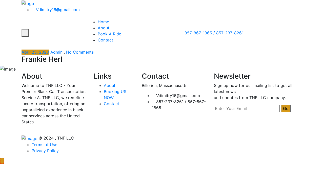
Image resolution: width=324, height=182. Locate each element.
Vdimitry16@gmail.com (57, 9)
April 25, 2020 (35, 52)
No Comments (80, 52)
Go (286, 108)
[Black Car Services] (28, 3)
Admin (56, 52)
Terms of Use (44, 144)
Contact (105, 39)
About (103, 27)
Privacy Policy (45, 150)
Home (103, 21)
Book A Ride (109, 33)
